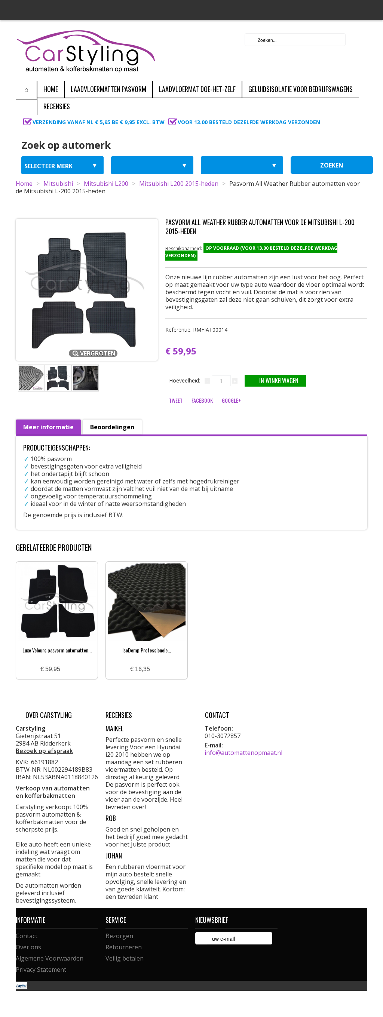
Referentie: (196, 329)
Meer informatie (48, 427)
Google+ (231, 400)
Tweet (176, 400)
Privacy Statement (41, 969)
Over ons (28, 947)
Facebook (202, 400)
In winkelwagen (278, 380)
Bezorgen (119, 936)
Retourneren (123, 947)
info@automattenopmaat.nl (243, 753)
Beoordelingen (112, 427)
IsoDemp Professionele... (146, 650)
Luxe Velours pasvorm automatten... (57, 650)
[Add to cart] (69, 669)
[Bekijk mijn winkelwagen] (359, 39)
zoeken (331, 165)
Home (24, 183)
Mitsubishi (58, 183)
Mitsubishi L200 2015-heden (178, 183)
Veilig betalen (124, 958)
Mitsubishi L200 (106, 183)
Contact (26, 936)
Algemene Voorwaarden (49, 958)
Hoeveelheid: (184, 380)
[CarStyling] (86, 50)
